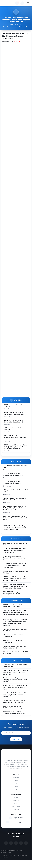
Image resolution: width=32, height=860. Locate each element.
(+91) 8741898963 (18, 818)
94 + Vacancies (15, 468)
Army (16, 780)
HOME (16, 797)
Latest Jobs (18, 24)
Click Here (7, 388)
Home (11, 24)
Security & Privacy (7, 857)
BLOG (16, 803)
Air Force (16, 777)
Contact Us (16, 809)
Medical (16, 786)
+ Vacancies (15, 492)
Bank (16, 783)
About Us (16, 800)
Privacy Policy (12, 855)
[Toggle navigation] (28, 3)
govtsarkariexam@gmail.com (18, 822)
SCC (16, 789)
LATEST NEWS (16, 806)
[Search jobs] (22, 3)
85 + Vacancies (13, 476)
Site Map (5, 855)
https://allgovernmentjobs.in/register (15, 149)
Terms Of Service (22, 855)
